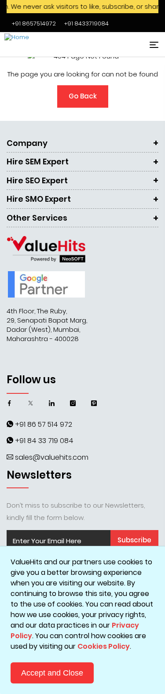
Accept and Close (52, 673)
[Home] (37, 44)
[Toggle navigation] (153, 44)
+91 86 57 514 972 (43, 424)
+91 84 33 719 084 (44, 441)
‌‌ (34, 23)
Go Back (83, 96)
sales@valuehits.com (51, 457)
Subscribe (134, 540)
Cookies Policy (103, 646)
